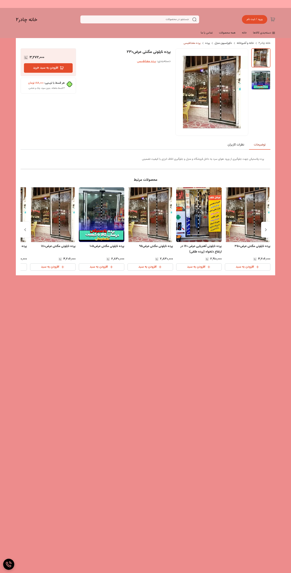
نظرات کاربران (236, 144)
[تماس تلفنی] (8, 564)
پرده (207, 43)
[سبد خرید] (272, 19)
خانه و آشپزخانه (245, 43)
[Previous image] (181, 92)
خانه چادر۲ (26, 19)
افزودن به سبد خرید (45, 67)
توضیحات (260, 144)
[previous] (266, 230)
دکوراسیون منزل (223, 43)
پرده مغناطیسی (192, 43)
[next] (25, 230)
